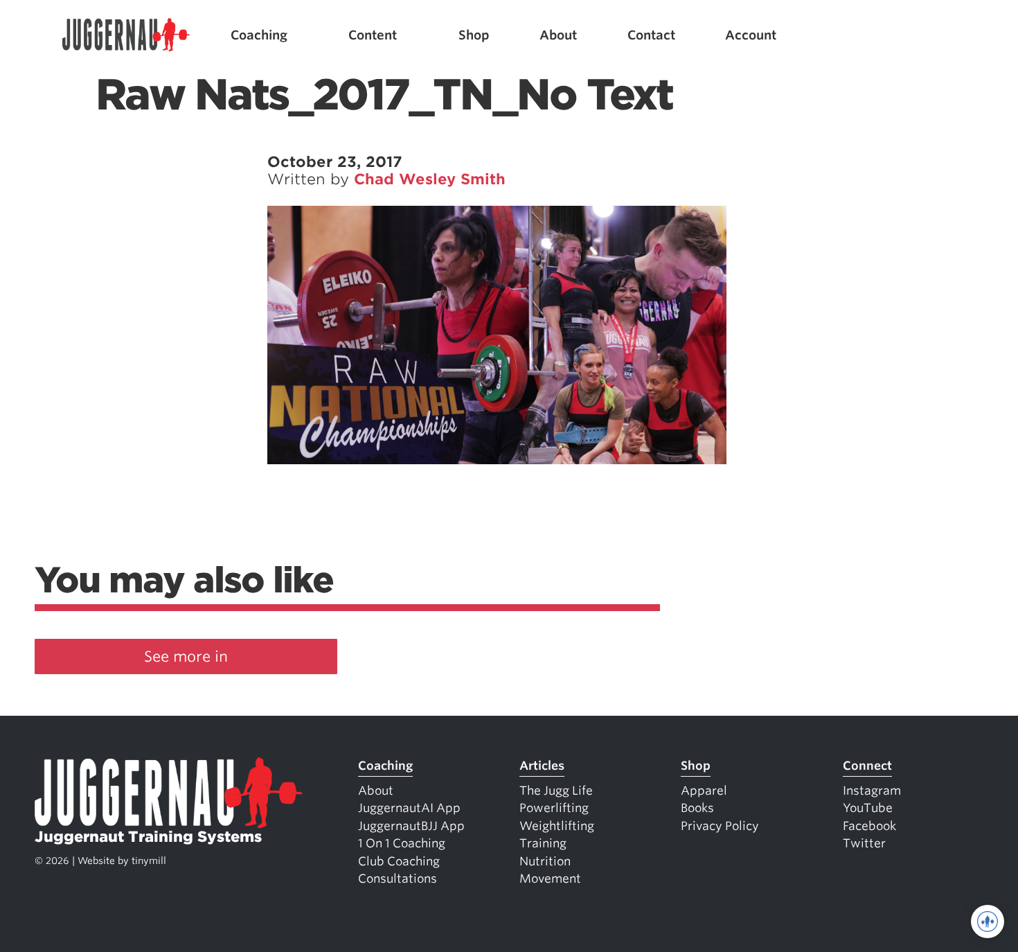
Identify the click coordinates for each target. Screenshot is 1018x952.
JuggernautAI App (409, 808)
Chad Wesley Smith (430, 179)
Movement (550, 878)
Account (750, 35)
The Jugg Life (556, 790)
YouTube (868, 808)
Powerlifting (554, 808)
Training (542, 843)
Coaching (259, 35)
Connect (867, 766)
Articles (541, 766)
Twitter (864, 843)
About (558, 35)
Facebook (869, 826)
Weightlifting (556, 826)
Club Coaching (399, 861)
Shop (474, 35)
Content (372, 35)
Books (697, 808)
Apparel (704, 790)
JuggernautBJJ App (411, 826)
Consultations (397, 878)
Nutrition (545, 861)
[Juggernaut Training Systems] (126, 35)
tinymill (149, 860)
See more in (186, 656)
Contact (651, 35)
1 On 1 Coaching (401, 843)
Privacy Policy (720, 826)
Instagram (872, 790)
